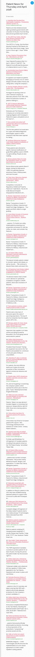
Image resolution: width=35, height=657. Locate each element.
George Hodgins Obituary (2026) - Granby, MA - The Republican (17, 87)
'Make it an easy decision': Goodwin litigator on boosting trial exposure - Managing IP (16, 396)
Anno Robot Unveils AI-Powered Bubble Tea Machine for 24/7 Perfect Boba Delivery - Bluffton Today (17, 216)
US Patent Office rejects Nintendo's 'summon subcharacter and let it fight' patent (16, 254)
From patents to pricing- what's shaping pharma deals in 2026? (16, 306)
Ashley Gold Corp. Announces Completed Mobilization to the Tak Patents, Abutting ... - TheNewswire (17, 560)
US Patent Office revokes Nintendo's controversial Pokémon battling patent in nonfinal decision (16, 451)
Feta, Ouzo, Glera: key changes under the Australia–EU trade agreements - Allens (16, 179)
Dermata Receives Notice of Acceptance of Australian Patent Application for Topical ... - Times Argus (16, 579)
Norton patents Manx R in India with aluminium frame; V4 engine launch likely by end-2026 (16, 160)
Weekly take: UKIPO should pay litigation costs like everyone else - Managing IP (16, 377)
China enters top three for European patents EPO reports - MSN (16, 414)
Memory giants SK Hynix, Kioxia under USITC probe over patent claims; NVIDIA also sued (16, 324)
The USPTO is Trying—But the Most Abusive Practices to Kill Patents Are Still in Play (16, 38)
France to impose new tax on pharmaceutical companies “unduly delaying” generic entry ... (17, 617)
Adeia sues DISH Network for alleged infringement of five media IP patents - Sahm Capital (16, 503)
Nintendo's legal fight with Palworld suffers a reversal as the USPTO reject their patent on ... (16, 484)
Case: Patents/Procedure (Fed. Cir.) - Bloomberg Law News (16, 56)
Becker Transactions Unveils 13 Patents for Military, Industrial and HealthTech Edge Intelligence (16, 197)
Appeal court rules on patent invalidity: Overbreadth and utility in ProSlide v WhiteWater (16, 433)
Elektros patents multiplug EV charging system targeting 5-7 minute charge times (16, 521)
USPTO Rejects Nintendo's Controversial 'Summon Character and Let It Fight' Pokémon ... (16, 105)
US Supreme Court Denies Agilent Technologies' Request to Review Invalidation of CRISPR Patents (17, 270)
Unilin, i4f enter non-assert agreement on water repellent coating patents (15, 635)
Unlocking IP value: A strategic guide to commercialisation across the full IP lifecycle (16, 359)
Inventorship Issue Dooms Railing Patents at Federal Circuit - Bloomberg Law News (17, 71)
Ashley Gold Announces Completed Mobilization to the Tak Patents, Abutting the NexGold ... (16, 341)
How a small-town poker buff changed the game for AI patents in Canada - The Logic (17, 123)
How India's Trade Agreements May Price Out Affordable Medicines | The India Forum (17, 542)
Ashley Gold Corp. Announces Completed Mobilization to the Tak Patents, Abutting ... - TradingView (16, 598)
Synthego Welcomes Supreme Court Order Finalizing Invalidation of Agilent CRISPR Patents (17, 142)
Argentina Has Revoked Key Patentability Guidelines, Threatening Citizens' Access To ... (17, 22)
